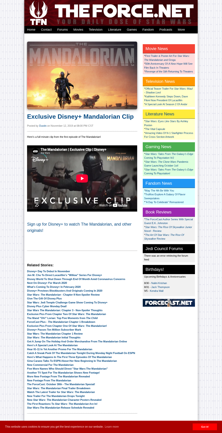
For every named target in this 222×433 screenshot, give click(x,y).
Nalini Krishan (159, 283)
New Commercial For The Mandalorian (50, 364)
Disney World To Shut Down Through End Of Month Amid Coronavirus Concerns (76, 279)
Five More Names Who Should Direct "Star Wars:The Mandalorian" (67, 368)
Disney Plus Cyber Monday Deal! (47, 306)
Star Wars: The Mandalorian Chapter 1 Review (55, 333)
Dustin (42, 125)
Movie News (157, 48)
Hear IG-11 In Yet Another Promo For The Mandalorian (59, 349)
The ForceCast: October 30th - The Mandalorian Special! (61, 384)
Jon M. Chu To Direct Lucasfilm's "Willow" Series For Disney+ (64, 275)
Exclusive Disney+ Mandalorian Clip (80, 116)
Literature (114, 29)
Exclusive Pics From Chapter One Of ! (67, 325)
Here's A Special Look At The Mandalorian (52, 345)
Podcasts (165, 29)
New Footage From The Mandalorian (49, 380)
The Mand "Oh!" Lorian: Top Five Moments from (62, 318)
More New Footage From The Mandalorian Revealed (58, 376)
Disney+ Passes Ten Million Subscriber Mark (54, 329)
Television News (160, 81)
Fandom (148, 29)
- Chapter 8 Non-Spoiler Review (63, 294)
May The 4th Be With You (159, 190)
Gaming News (158, 146)
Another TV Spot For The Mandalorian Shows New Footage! (63, 372)
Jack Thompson (160, 287)
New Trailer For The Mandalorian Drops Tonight (56, 396)
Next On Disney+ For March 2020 (47, 282)
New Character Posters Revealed (64, 399)
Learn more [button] (112, 426)
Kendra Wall (156, 290)
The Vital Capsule (155, 129)
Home (31, 29)
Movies (78, 29)
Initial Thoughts (53, 337)
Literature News (160, 114)
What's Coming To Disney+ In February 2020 (54, 286)
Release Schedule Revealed (60, 407)
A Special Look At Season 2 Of (166, 104)
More (181, 29)
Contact (46, 29)
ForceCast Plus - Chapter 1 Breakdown (61, 321)
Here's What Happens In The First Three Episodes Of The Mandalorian (69, 357)
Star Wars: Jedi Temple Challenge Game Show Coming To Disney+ (67, 302)
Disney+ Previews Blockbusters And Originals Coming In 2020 (64, 290)
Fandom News (159, 183)
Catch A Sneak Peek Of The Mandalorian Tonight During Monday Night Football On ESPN (81, 353)
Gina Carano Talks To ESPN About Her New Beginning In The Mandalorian (72, 360)
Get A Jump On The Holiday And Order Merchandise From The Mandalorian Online (77, 341)
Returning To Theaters (169, 71)
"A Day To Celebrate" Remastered (164, 202)
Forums (62, 29)
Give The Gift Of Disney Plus (44, 298)
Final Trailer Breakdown (58, 388)
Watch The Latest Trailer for (61, 392)
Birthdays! (155, 269)
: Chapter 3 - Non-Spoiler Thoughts (65, 310)
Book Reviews (159, 212)
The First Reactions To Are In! (62, 403)
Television (96, 29)
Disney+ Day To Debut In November (48, 271)
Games (132, 29)
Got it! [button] (205, 426)
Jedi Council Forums (164, 248)
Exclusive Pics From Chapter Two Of (66, 314)
